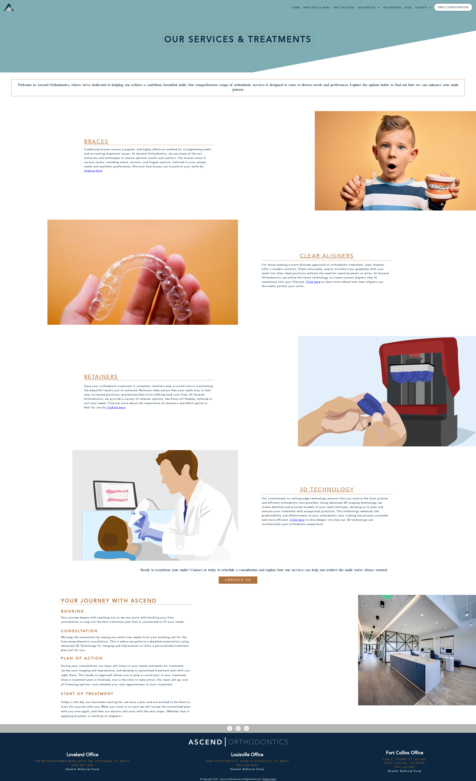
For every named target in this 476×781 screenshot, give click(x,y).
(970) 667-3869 (82, 765)
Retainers (101, 376)
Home (296, 7)
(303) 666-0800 (247, 765)
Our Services (366, 7)
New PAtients (392, 7)
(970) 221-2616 (404, 767)
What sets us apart (316, 7)
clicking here (93, 171)
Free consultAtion (453, 7)
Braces (96, 141)
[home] (8, 6)
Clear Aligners (327, 255)
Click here (313, 282)
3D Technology (327, 489)
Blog (408, 7)
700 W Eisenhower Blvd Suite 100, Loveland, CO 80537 (82, 761)
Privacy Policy (269, 779)
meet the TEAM (343, 7)
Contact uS (238, 580)
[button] (368, 7)
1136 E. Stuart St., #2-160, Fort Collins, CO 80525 (404, 761)
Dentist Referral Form (82, 769)
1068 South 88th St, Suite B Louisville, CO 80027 (247, 761)
